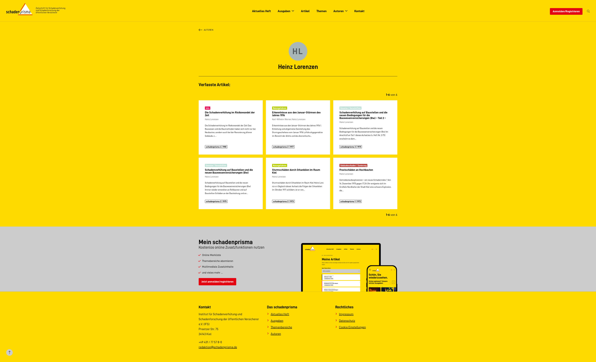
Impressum (346, 314)
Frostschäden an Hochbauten (356, 169)
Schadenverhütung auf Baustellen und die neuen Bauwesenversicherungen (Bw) (229, 171)
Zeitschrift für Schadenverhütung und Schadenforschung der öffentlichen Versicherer (50, 10)
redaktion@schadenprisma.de (218, 347)
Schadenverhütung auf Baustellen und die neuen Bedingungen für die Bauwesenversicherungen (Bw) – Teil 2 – (363, 115)
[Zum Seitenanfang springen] (9, 352)
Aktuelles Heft (280, 314)
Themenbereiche (281, 327)
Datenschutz (347, 320)
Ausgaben (277, 320)
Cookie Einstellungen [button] (352, 327)
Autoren (208, 30)
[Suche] (588, 11)
